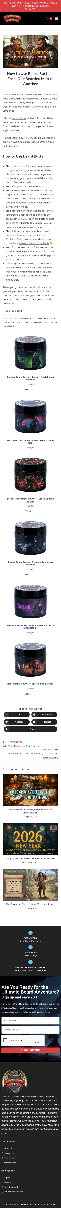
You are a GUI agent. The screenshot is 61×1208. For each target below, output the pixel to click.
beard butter (19, 118)
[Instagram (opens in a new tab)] (30, 8)
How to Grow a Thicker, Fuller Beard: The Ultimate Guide (30, 811)
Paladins (10, 267)
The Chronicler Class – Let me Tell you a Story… (30, 904)
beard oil (48, 322)
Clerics (43, 263)
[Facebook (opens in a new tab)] (26, 8)
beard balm (9, 326)
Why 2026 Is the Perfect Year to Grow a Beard (30, 858)
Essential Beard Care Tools (34, 243)
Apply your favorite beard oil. (30, 186)
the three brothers (41, 122)
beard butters (21, 295)
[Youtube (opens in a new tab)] (34, 8)
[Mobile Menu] (55, 18)
